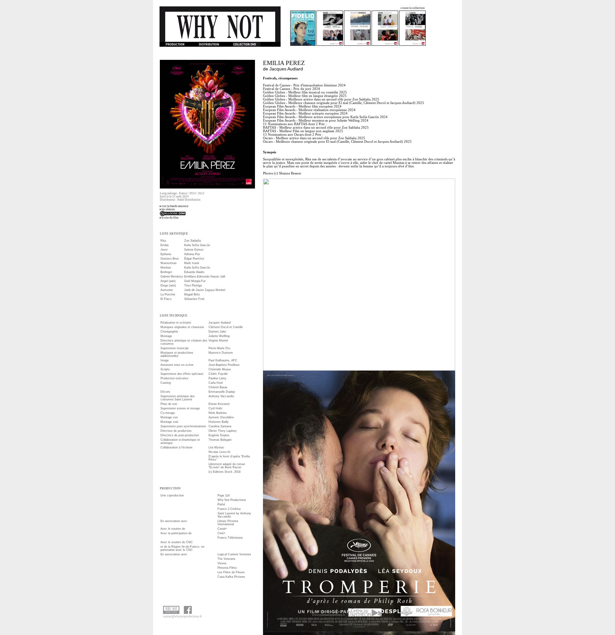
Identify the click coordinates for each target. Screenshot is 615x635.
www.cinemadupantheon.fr (328, 614)
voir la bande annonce (174, 206)
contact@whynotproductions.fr (182, 616)
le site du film (169, 217)
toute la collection (413, 8)
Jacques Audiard (286, 68)
